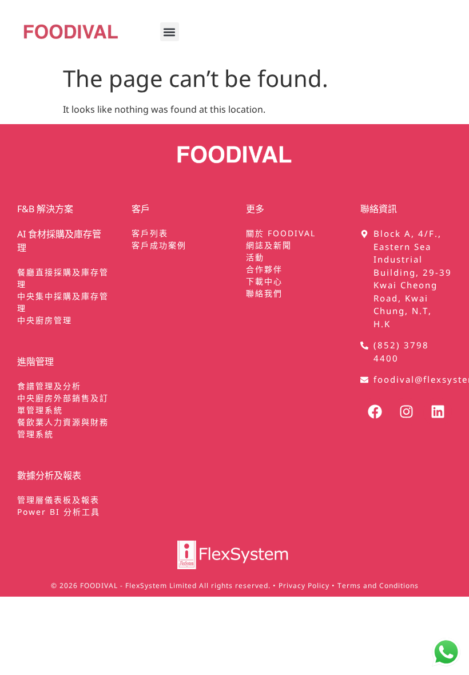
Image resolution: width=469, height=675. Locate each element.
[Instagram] (406, 412)
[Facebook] (374, 412)
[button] (169, 31)
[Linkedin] (437, 412)
